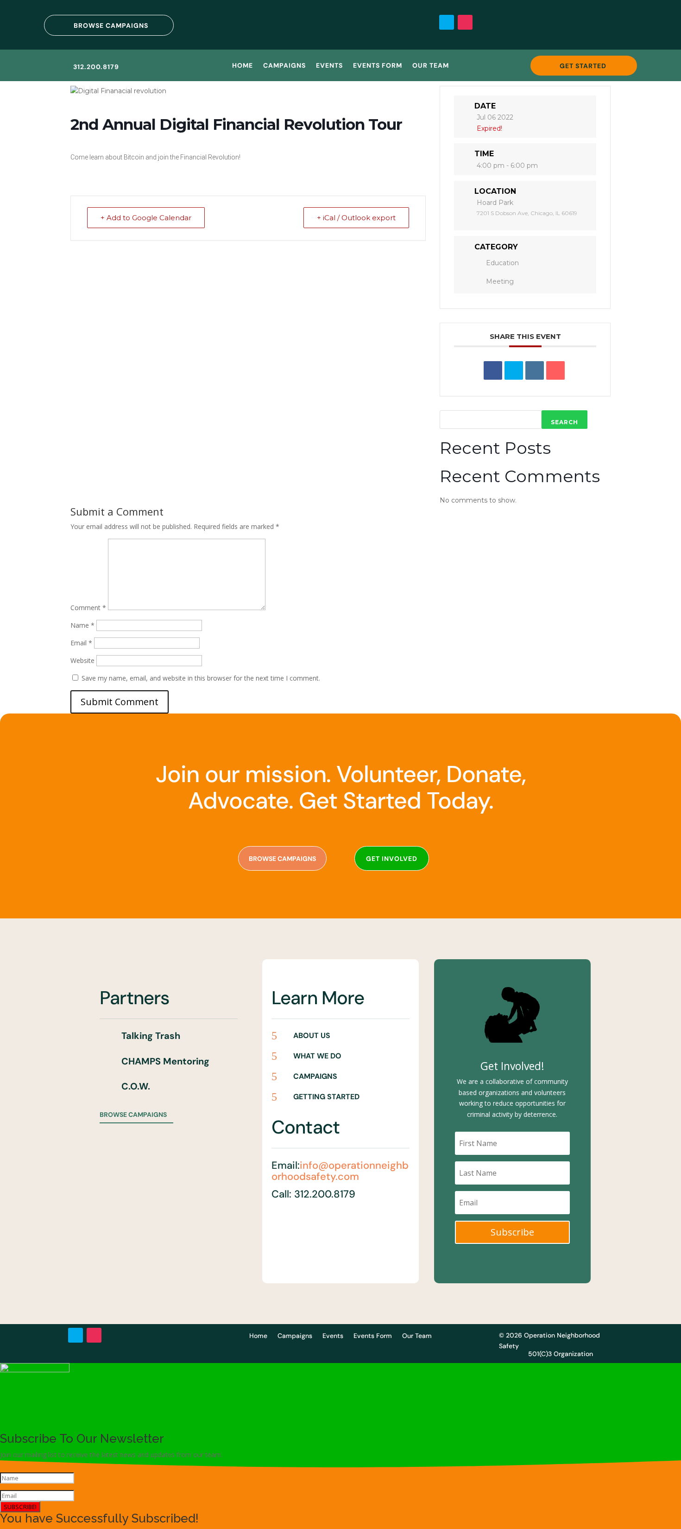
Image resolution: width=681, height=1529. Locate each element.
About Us (311, 1035)
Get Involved (391, 858)
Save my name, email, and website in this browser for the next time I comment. (201, 678)
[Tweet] (513, 370)
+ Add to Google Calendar (146, 217)
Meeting (500, 281)
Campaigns (284, 66)
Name (82, 625)
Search (564, 422)
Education (502, 263)
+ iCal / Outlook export (356, 217)
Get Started (583, 66)
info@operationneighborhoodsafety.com (340, 1171)
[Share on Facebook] (493, 370)
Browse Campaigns (111, 25)
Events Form (377, 66)
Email (81, 642)
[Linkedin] (534, 370)
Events (329, 66)
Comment (88, 607)
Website (82, 660)
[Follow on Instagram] (465, 22)
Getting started (326, 1097)
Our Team (430, 66)
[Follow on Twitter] (446, 22)
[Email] (555, 370)
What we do (317, 1056)
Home (242, 66)
